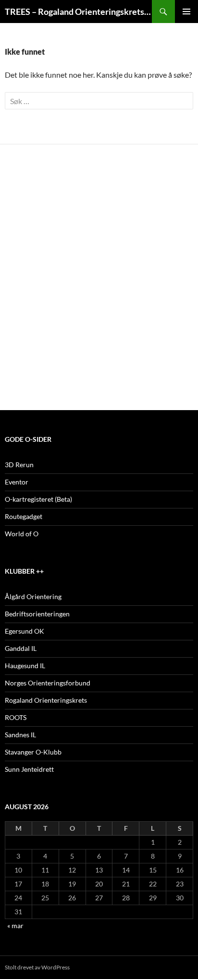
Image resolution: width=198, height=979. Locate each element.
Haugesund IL (25, 665)
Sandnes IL (20, 735)
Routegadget (23, 516)
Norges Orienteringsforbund (47, 683)
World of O (21, 534)
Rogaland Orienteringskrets (46, 700)
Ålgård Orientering (33, 596)
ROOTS (15, 717)
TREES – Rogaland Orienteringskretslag (78, 11)
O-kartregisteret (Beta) (38, 499)
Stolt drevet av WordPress (37, 967)
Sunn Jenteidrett (29, 769)
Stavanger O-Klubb (33, 752)
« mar (15, 925)
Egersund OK (24, 631)
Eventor (16, 482)
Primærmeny (186, 11)
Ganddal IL (21, 648)
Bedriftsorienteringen (37, 614)
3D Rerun (19, 464)
